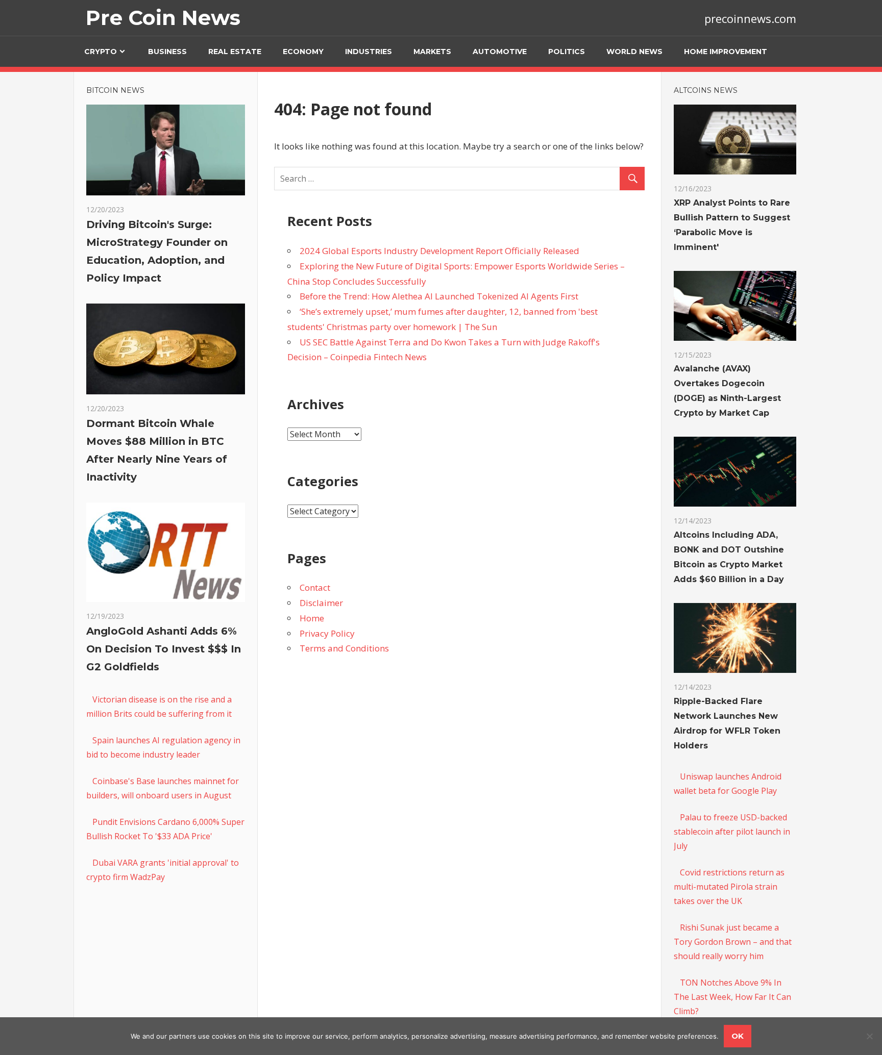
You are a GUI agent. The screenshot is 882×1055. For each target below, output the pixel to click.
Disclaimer (321, 603)
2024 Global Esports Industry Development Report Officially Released (439, 251)
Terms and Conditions (344, 648)
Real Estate (234, 51)
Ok (737, 1036)
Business (167, 51)
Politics (566, 51)
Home (312, 618)
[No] (869, 1036)
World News (634, 51)
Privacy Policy (327, 633)
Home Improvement (725, 51)
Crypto (100, 51)
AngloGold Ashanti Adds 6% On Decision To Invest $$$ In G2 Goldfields (163, 649)
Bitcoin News (115, 90)
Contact (315, 587)
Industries (368, 51)
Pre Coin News (163, 17)
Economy (303, 51)
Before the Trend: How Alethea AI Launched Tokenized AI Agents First (439, 296)
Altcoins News (706, 90)
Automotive (500, 51)
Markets (432, 51)
